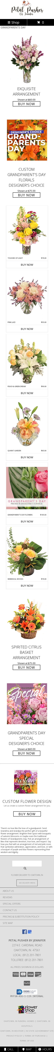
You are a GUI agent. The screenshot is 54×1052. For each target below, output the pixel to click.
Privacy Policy (14, 1036)
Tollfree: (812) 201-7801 (27, 960)
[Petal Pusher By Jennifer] (27, 15)
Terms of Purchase (35, 1036)
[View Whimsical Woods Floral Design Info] (27, 552)
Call (10, 1049)
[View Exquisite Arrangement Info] (27, 59)
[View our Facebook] (24, 933)
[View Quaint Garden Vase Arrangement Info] (27, 423)
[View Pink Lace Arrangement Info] (27, 295)
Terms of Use (27, 1040)
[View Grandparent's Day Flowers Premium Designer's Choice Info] (27, 488)
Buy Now (26, 104)
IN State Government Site (40, 1031)
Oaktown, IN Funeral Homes (19, 1021)
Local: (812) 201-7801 (27, 955)
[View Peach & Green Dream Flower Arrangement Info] (27, 359)
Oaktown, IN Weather (12, 1031)
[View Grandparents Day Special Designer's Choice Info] (27, 703)
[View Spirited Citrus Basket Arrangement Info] (27, 617)
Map (28, 1049)
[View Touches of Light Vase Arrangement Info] (27, 231)
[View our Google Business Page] (29, 933)
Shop (15, 22)
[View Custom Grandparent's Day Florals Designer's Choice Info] (27, 140)
